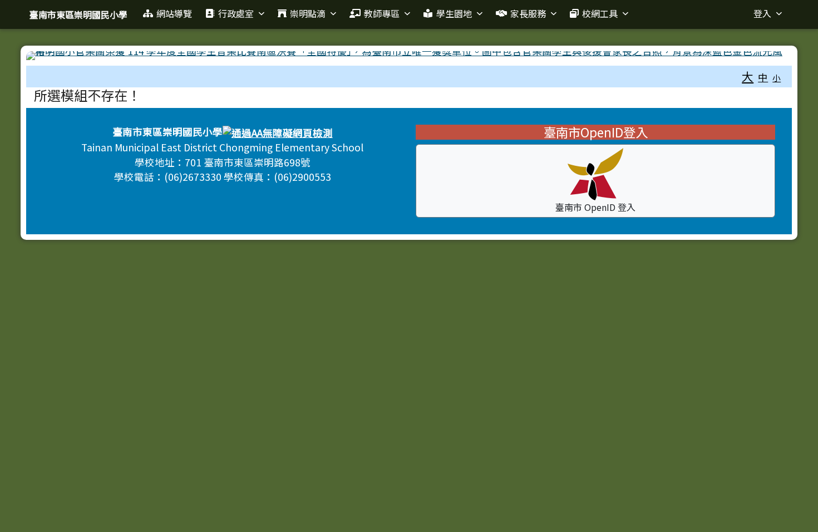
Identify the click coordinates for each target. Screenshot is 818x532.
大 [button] (747, 76)
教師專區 (382, 13)
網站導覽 (174, 13)
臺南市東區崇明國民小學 (78, 14)
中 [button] (763, 77)
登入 (762, 13)
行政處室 (236, 13)
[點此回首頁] (409, 55)
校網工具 (600, 13)
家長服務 (528, 13)
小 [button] (776, 77)
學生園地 (454, 13)
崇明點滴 (308, 13)
